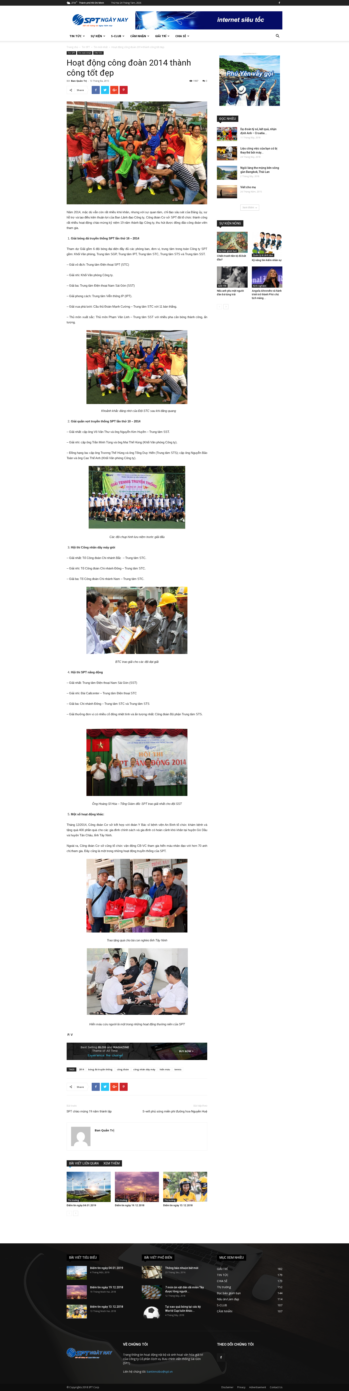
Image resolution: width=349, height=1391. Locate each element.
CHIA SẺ (180, 36)
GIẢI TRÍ (160, 36)
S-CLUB (116, 36)
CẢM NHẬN (138, 36)
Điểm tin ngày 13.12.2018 (177, 1205)
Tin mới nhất (101, 47)
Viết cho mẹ (248, 187)
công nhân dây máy (144, 1069)
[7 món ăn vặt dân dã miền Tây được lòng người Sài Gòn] (152, 1292)
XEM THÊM (111, 1163)
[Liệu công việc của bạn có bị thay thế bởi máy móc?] (227, 153)
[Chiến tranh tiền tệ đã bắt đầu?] (232, 242)
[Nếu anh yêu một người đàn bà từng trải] (232, 276)
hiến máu (165, 1069)
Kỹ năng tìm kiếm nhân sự (267, 260)
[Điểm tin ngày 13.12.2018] (185, 1187)
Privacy (241, 1387)
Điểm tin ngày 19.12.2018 (129, 1205)
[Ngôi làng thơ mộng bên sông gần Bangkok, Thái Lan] (227, 173)
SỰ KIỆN (96, 36)
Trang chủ (72, 47)
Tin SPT (86, 47)
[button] (277, 36)
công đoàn (123, 1069)
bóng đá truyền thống (100, 1069)
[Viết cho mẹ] (227, 191)
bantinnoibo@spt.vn (160, 1371)
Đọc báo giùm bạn (227, 251)
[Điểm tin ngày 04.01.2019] (89, 1187)
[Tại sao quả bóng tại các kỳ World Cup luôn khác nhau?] (152, 1312)
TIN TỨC (75, 36)
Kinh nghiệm (259, 285)
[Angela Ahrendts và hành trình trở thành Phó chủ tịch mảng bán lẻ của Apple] (267, 276)
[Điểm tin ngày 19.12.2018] (137, 1187)
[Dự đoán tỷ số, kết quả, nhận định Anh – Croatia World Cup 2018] (227, 134)
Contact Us (276, 1387)
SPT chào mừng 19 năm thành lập (89, 1111)
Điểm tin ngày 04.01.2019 (81, 1205)
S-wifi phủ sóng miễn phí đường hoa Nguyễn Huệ (175, 1111)
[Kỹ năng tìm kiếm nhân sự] (267, 244)
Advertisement (257, 1387)
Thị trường (73, 1200)
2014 (81, 1069)
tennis (177, 1069)
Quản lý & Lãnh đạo (263, 255)
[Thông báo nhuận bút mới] (152, 1272)
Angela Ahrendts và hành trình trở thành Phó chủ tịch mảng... (267, 294)
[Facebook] (279, 3)
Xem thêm (248, 207)
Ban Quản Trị (79, 80)
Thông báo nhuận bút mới (181, 1268)
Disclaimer (227, 1387)
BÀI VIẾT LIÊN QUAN (84, 1163)
